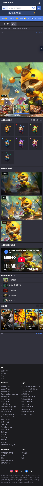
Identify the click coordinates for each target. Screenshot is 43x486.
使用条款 (4, 455)
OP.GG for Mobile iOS (28, 389)
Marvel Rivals (5, 409)
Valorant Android (27, 396)
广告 (23, 455)
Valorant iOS (26, 399)
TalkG (3, 437)
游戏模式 (13, 18)
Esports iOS (25, 414)
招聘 (23, 458)
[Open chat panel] (41, 48)
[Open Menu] (39, 2)
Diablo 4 (3, 422)
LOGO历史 (4, 378)
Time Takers (5, 427)
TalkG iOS (25, 409)
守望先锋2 (4, 404)
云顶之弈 (4, 389)
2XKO (3, 424)
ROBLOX (4, 401)
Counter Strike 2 (6, 417)
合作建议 (24, 453)
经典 (22, 18)
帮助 (2, 458)
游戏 (2, 432)
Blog (2, 376)
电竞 (2, 440)
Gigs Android (26, 401)
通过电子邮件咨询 (7, 460)
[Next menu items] (32, 18)
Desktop (4, 429)
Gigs (2, 442)
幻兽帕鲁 (4, 391)
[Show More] (11, 2)
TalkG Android (26, 407)
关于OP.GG (4, 371)
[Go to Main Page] (5, 2)
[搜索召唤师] (33, 8)
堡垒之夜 (4, 419)
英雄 (4, 18)
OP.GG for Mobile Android (30, 386)
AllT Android (26, 391)
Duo (2, 434)
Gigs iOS (24, 404)
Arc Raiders (5, 412)
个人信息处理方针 (7, 453)
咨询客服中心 (5, 463)
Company (4, 373)
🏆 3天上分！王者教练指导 (9, 13)
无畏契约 (4, 396)
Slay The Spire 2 (6, 414)
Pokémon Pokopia (7, 407)
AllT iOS (24, 394)
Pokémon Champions (8, 394)
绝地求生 (4, 399)
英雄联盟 (4, 386)
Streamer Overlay (7, 445)
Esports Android (27, 412)
